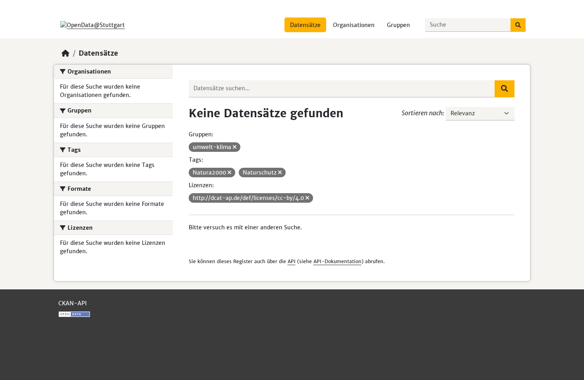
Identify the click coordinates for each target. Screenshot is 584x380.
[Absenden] (518, 25)
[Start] (66, 53)
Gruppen (398, 25)
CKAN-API (72, 303)
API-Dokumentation (337, 261)
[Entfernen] (234, 147)
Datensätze (305, 25)
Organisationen (354, 25)
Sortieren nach (422, 113)
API (292, 261)
